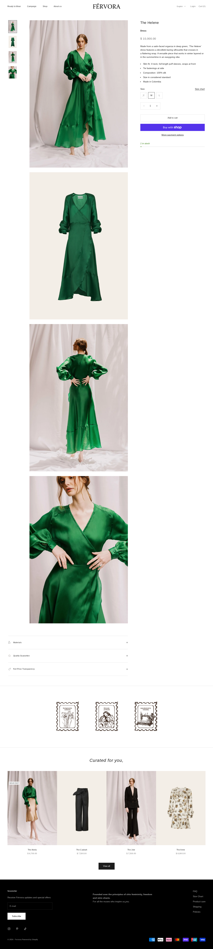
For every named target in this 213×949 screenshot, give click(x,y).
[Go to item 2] (12, 42)
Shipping (197, 906)
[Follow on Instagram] (9, 928)
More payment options (173, 135)
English (180, 6)
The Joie (131, 850)
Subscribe (16, 916)
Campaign (31, 6)
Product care (199, 901)
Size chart (200, 89)
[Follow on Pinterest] (17, 928)
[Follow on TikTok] (25, 928)
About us (58, 6)
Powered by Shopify (30, 939)
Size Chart (198, 896)
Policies (196, 912)
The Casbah (81, 850)
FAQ (195, 891)
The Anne (181, 850)
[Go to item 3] (12, 57)
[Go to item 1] (12, 26)
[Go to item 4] (12, 72)
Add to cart (173, 118)
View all (106, 866)
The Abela (32, 850)
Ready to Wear (14, 6)
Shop (45, 6)
